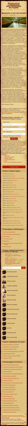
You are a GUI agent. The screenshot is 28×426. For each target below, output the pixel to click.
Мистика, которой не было (10, 261)
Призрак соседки (8, 158)
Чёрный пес (7, 155)
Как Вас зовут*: (6, 122)
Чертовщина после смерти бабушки (17, 178)
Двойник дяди (6, 241)
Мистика (9, 415)
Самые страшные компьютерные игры (11, 378)
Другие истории (10, 9)
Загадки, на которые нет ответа (16, 209)
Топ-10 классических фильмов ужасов (11, 364)
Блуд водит (12, 205)
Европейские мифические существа (11, 405)
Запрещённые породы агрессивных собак (12, 409)
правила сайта (18, 137)
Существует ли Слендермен (9, 387)
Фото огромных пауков (8, 396)
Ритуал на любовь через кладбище (17, 189)
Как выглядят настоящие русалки (10, 394)
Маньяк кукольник (12, 198)
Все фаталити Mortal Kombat (9, 231)
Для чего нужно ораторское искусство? (13, 162)
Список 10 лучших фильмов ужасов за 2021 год (13, 367)
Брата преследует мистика (15, 207)
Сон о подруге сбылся (8, 238)
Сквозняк (11, 182)
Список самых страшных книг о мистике (11, 407)
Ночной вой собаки (12, 185)
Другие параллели (7, 246)
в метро (12, 36)
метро (7, 74)
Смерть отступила (13, 200)
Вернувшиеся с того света (9, 346)
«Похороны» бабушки (8, 349)
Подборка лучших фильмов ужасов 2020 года (13, 369)
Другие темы (18, 416)
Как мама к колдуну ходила (14, 220)
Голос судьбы (11, 215)
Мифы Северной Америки (9, 403)
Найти (23, 267)
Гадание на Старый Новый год (10, 385)
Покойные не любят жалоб (10, 260)
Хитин (5, 160)
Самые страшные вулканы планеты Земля (12, 234)
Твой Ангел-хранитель (9, 157)
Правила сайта (20, 420)
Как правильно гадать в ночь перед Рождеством (13, 382)
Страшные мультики (8, 371)
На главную (4, 415)
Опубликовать (14, 138)
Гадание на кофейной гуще (9, 344)
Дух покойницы (7, 236)
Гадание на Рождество (8, 380)
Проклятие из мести (13, 187)
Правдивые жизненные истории (10, 412)
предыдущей (23, 144)
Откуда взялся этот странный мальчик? (13, 255)
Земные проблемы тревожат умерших (15, 225)
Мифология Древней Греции (9, 398)
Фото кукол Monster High (8, 391)
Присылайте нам (6, 422)
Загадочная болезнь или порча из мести (17, 196)
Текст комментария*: (7, 131)
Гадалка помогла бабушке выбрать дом (11, 351)
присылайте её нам (12, 112)
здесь (17, 146)
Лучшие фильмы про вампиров (10, 376)
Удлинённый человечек (9, 159)
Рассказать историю (14, 166)
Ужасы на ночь (15, 415)
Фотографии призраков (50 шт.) (10, 389)
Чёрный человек (10, 173)
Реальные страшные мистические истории (13, 5)
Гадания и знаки (11, 416)
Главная (3, 9)
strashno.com (13, 419)
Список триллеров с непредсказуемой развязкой (13, 373)
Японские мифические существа (10, 400)
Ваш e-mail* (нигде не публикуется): (11, 126)
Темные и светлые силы (14, 194)
